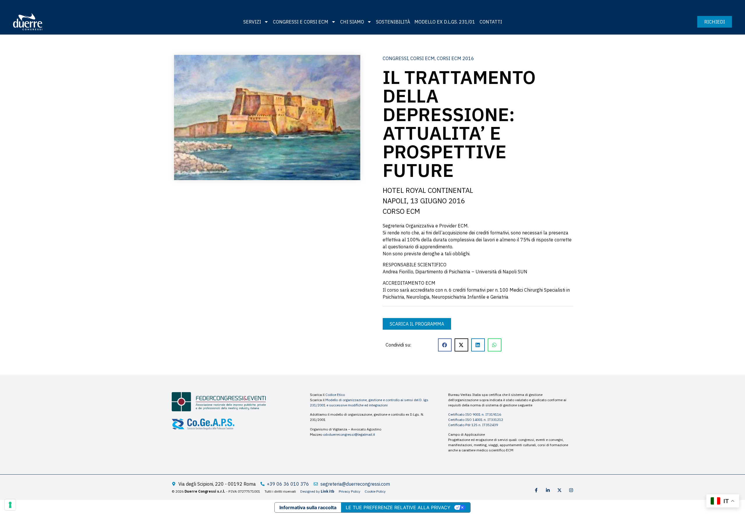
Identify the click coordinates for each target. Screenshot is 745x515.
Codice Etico (335, 394)
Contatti (491, 22)
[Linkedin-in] (548, 490)
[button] (445, 344)
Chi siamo (352, 22)
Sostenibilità (393, 22)
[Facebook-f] (536, 490)
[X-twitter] (559, 490)
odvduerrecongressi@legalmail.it (349, 434)
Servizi (252, 22)
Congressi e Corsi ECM (300, 22)
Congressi (395, 58)
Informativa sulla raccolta (307, 507)
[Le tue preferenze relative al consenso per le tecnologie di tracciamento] (10, 504)
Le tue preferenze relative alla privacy (398, 507)
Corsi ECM (422, 58)
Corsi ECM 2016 (455, 58)
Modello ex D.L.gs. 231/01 (444, 22)
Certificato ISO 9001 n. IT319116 (474, 414)
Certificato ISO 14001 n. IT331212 (475, 419)
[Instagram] (571, 490)
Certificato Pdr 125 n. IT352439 (473, 425)
